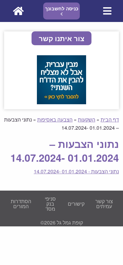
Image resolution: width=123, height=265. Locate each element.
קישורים (76, 203)
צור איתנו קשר (61, 38)
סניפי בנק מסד (50, 203)
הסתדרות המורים (21, 203)
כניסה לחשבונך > (61, 11)
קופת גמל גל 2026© (61, 222)
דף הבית (110, 119)
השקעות (86, 119)
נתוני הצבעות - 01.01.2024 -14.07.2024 (76, 171)
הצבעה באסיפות (55, 119)
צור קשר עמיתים (104, 203)
